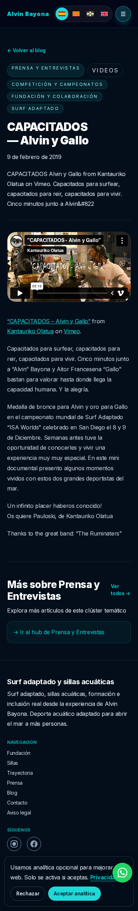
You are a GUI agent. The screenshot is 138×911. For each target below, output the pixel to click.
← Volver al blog (26, 50)
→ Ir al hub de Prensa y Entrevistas (58, 632)
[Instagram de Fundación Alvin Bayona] (14, 844)
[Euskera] (90, 13)
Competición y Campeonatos (57, 84)
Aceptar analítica (74, 893)
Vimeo (72, 331)
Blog (12, 793)
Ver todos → (120, 589)
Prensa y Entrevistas (46, 68)
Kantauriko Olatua (30, 331)
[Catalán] (76, 13)
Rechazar (27, 893)
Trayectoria (20, 773)
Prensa (15, 783)
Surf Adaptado (35, 108)
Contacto (17, 803)
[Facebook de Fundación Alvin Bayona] (34, 844)
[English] (104, 13)
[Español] (62, 13)
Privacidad (104, 877)
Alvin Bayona (28, 13)
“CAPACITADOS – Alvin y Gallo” (49, 321)
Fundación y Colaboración (55, 96)
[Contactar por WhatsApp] (122, 873)
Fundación (18, 753)
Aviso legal (19, 813)
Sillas (12, 763)
